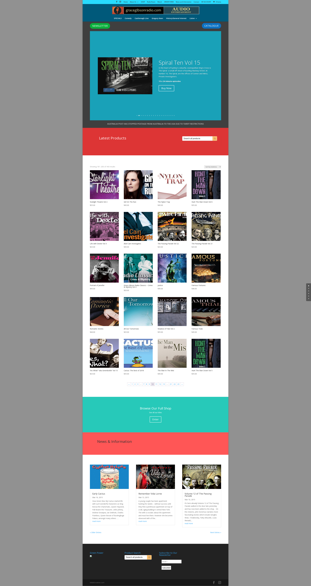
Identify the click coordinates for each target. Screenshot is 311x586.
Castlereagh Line (142, 18)
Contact (196, 2)
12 (159, 115)
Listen (192, 18)
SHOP (143, 2)
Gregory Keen (157, 18)
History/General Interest (176, 18)
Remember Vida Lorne (150, 493)
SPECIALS (118, 18)
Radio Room (151, 2)
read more (96, 521)
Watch (159, 2)
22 (175, 384)
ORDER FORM (169, 2)
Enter (155, 419)
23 (178, 384)
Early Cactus (98, 493)
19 (174, 115)
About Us (133, 2)
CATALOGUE (211, 25)
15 (165, 115)
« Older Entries (95, 532)
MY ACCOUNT (206, 2)
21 (171, 384)
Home (126, 2)
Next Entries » (215, 532)
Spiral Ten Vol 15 (179, 62)
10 (155, 115)
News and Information (183, 2)
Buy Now (166, 88)
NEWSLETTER (100, 25)
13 (161, 115)
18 (172, 115)
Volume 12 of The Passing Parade (198, 494)
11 (157, 115)
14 (163, 115)
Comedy (128, 18)
